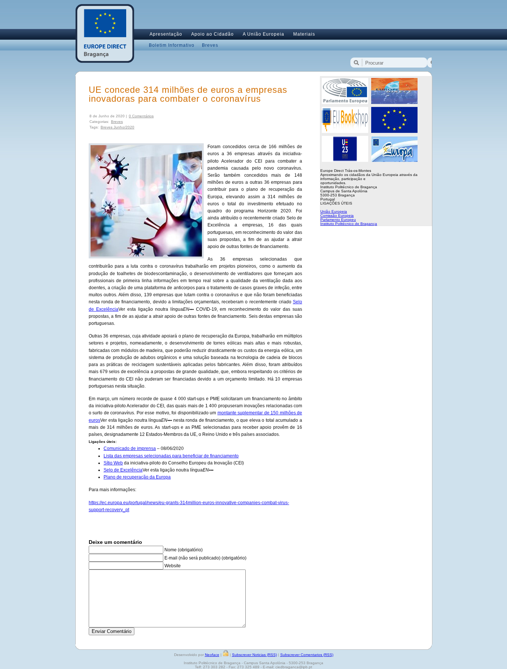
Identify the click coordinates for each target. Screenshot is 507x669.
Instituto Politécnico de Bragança (348, 224)
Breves (210, 45)
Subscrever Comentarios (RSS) (306, 655)
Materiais (304, 34)
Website (172, 565)
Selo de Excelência (123, 470)
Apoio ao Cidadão (212, 34)
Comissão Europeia (337, 215)
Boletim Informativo (171, 45)
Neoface (212, 655)
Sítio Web (113, 463)
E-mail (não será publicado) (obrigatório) (205, 558)
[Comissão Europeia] (394, 131)
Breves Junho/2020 (117, 127)
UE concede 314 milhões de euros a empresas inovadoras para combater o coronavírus (188, 94)
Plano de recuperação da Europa (137, 477)
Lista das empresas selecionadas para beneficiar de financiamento (171, 455)
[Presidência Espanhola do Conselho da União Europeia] (345, 160)
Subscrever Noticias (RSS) (254, 655)
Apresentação (166, 34)
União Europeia (333, 211)
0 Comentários (141, 116)
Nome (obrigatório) (183, 549)
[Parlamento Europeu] (345, 102)
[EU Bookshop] (345, 131)
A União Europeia (263, 34)
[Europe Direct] (394, 102)
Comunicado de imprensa (130, 448)
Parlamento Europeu (338, 220)
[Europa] (394, 160)
